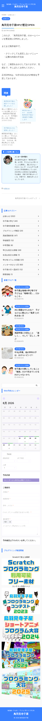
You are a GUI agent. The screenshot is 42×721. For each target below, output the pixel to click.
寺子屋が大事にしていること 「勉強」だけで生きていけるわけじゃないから (28, 372)
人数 (4, 465)
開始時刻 (6, 458)
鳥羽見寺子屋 (21, 6)
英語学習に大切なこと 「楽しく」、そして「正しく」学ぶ (27, 336)
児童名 (6, 492)
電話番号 (6, 519)
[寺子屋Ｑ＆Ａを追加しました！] (11, 136)
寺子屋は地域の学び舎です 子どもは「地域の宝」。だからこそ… (27, 293)
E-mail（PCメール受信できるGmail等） (17, 512)
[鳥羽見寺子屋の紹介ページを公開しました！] (11, 110)
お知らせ (7, 188)
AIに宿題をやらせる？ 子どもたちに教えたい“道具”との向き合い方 (27, 313)
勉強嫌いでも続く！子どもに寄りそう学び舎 (21, 710)
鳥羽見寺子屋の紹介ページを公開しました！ (9, 103)
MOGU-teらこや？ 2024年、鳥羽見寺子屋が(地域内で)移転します (28, 114)
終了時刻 (20, 458)
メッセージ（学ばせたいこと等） (14, 526)
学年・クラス (8, 505)
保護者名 (6, 499)
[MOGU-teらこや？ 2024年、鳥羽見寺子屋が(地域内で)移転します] (28, 103)
